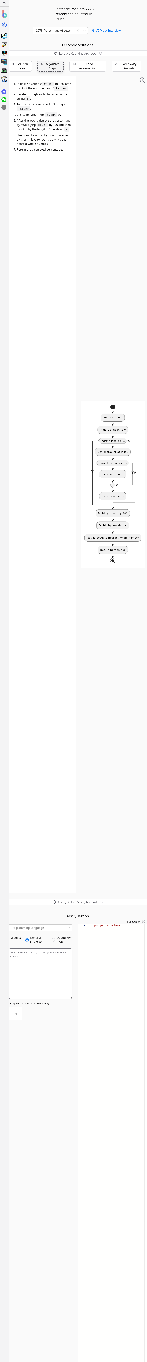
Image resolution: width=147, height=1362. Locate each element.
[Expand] (4, 3)
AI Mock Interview (108, 31)
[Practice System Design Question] (4, 36)
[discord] (3, 91)
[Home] (4, 13)
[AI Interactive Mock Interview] (4, 62)
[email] (3, 107)
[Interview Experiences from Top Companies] (4, 79)
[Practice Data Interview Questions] (4, 45)
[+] (15, 1014)
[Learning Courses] (4, 70)
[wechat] (3, 99)
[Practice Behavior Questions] (4, 53)
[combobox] (55, 30)
